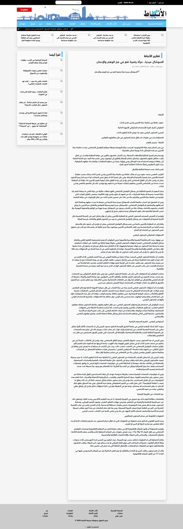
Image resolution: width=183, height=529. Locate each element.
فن (40, 24)
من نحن (161, 2)
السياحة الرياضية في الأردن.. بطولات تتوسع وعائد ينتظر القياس (34, 61)
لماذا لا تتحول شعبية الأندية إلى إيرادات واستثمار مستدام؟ (33, 114)
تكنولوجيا (60, 24)
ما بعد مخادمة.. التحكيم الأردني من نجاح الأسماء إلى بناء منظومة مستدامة (103, 37)
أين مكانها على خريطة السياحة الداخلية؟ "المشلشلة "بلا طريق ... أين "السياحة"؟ (33, 124)
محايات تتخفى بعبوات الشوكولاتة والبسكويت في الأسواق (35, 71)
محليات (139, 24)
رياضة (48, 24)
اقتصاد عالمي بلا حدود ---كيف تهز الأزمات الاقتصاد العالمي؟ (34, 82)
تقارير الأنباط (96, 24)
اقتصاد (72, 24)
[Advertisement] (117, 94)
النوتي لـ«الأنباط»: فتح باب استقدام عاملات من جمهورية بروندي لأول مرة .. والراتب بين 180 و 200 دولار (33, 136)
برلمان (82, 24)
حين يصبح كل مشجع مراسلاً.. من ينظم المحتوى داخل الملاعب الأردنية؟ (33, 103)
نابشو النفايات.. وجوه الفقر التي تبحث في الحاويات (33, 93)
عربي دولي (126, 24)
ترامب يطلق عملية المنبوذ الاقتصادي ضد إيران (57, 29)
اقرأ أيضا (54, 54)
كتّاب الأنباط (112, 24)
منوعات (22, 24)
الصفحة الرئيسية (155, 24)
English (24, 9)
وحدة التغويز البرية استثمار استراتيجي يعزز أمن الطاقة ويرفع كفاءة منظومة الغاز (30, 37)
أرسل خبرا (152, 2)
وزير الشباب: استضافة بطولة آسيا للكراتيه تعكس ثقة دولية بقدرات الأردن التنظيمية (141, 38)
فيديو (33, 24)
